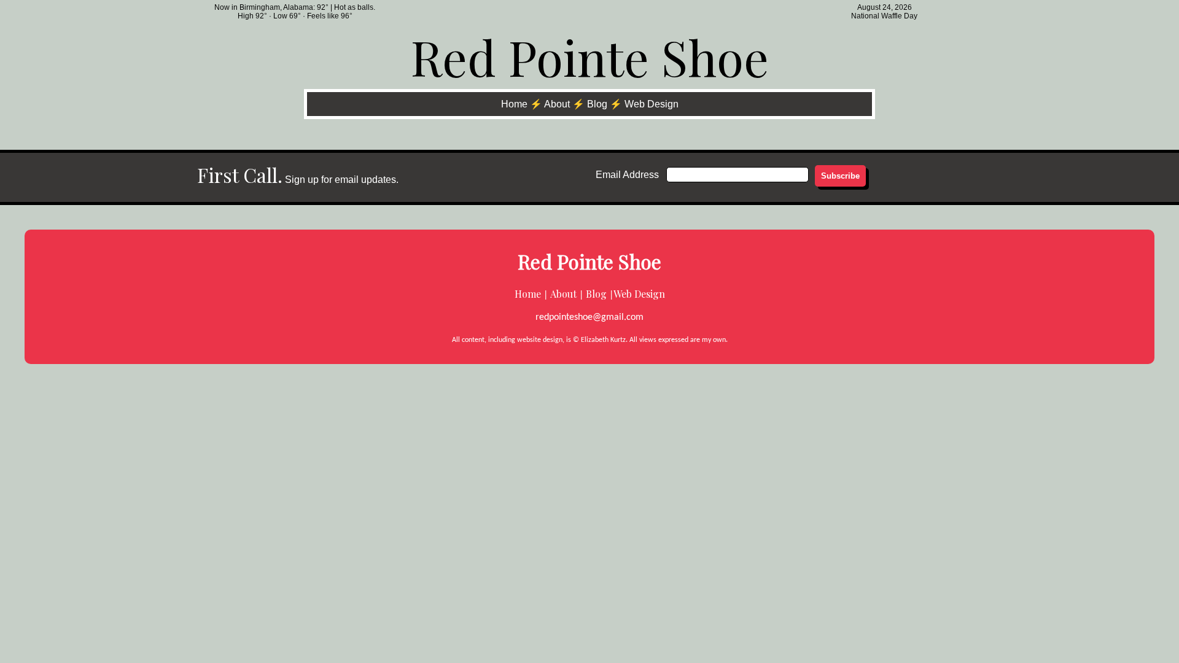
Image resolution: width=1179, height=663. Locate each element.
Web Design (652, 104)
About (557, 104)
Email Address (627, 174)
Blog (597, 104)
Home (514, 104)
